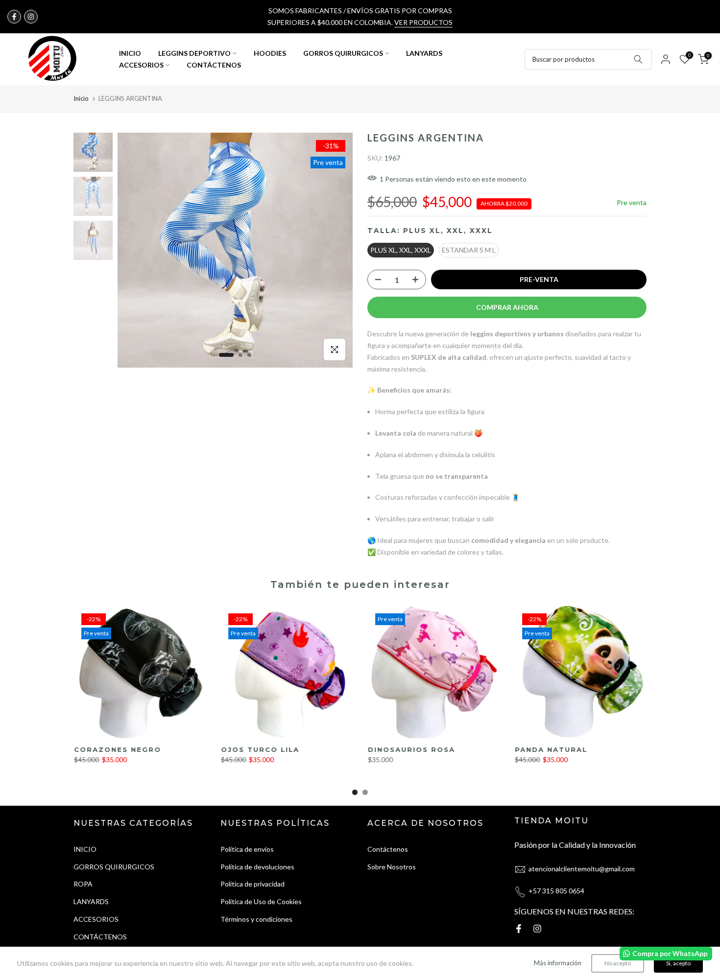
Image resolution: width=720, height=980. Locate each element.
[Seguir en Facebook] (14, 16)
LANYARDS (424, 53)
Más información (557, 963)
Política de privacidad (252, 884)
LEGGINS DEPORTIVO (194, 53)
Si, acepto (678, 963)
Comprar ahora (507, 307)
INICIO (130, 53)
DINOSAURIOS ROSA (411, 749)
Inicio (81, 98)
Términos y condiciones (256, 919)
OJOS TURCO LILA (259, 749)
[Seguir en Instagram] (31, 16)
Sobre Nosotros (391, 867)
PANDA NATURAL (550, 749)
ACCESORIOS (141, 65)
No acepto (617, 963)
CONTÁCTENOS (214, 65)
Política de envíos (247, 849)
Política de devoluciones (257, 867)
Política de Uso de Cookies (261, 901)
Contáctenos (387, 849)
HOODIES (270, 53)
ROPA (83, 884)
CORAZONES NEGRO (117, 749)
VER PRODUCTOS (423, 22)
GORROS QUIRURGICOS (343, 53)
